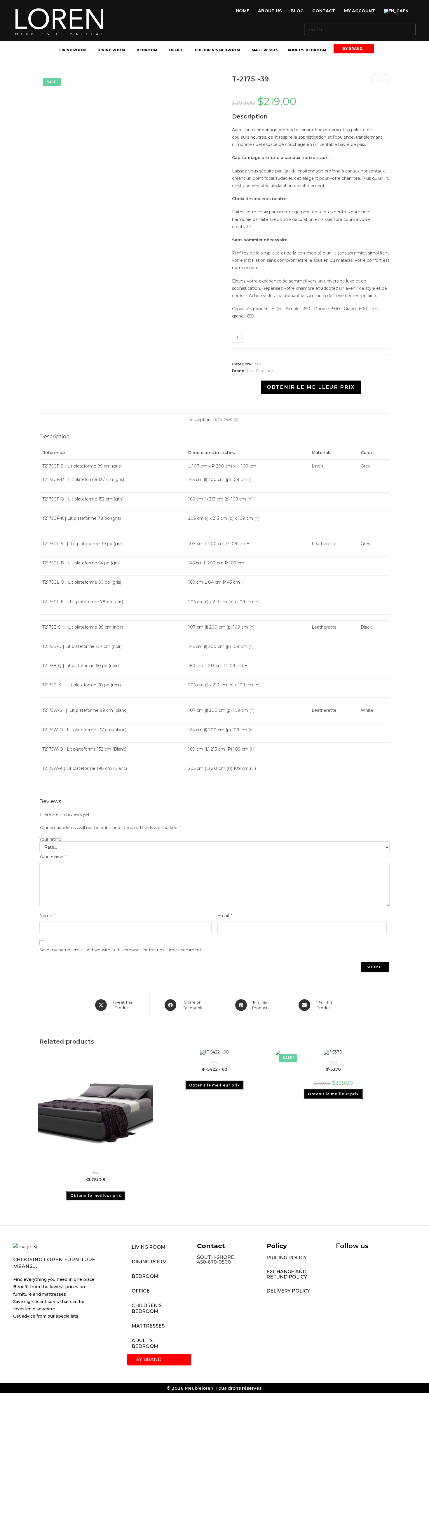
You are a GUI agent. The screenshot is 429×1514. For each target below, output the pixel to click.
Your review (53, 856)
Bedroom (147, 50)
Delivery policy (288, 1291)
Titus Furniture (260, 370)
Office (176, 50)
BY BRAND (352, 48)
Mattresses (265, 50)
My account (359, 10)
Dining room (111, 50)
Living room (72, 50)
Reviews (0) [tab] (227, 420)
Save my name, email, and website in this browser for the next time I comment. (120, 950)
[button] (397, 11)
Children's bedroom (217, 50)
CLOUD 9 (95, 1179)
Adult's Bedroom (306, 50)
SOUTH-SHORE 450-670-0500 (215, 1260)
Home (242, 10)
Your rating (52, 839)
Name (47, 915)
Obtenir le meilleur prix (311, 387)
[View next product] (385, 78)
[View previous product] (375, 78)
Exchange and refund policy (286, 1274)
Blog (297, 10)
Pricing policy (286, 1257)
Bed (257, 364)
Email (224, 915)
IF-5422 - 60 (214, 1069)
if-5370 (333, 1069)
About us (270, 10)
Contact (323, 10)
